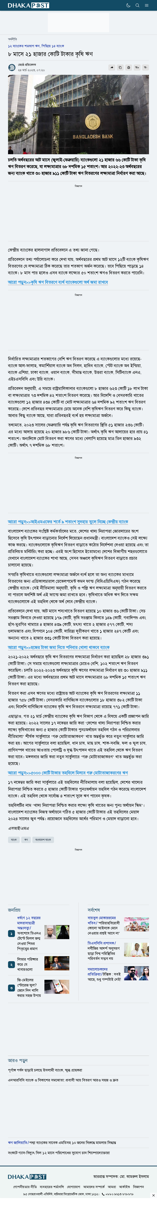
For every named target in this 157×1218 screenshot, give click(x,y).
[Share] (111, 67)
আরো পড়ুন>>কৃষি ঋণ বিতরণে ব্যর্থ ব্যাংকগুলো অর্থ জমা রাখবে (58, 282)
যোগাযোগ (73, 1187)
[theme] (128, 5)
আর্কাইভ (124, 1187)
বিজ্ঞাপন (138, 1187)
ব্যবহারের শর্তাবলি (52, 1187)
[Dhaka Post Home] (27, 1177)
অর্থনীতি (12, 39)
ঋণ (26, 839)
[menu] (145, 5)
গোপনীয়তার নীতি (25, 1187)
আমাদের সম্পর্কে (94, 1187)
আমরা (112, 1187)
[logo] (28, 5)
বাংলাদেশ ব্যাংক (43, 839)
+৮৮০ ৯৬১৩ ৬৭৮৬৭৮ (119, 1194)
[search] (137, 5)
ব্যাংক (14, 839)
